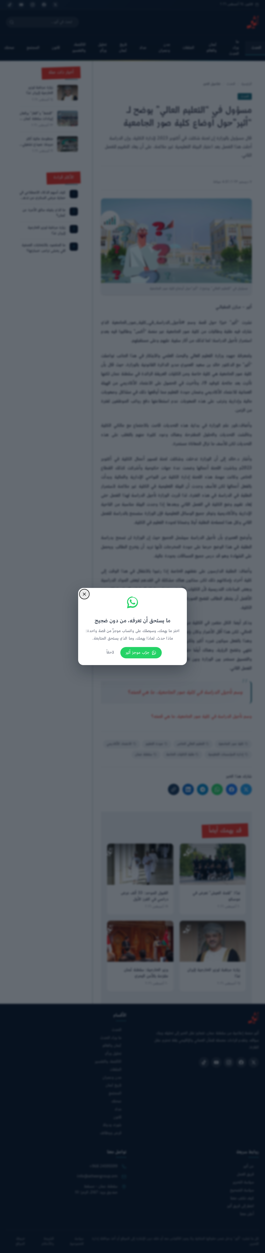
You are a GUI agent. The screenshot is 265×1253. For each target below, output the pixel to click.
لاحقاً (110, 652)
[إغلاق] (84, 594)
